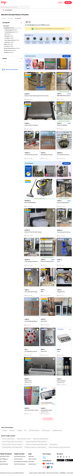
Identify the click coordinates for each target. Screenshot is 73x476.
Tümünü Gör (67, 35)
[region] (48, 40)
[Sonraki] (71, 40)
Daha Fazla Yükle (48, 419)
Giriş (60, 2)
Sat (69, 2)
